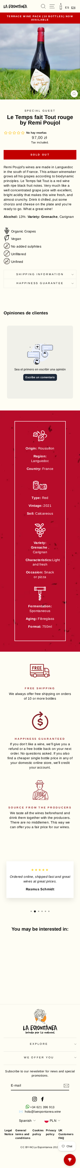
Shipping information (40, 274)
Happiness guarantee (39, 283)
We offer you (39, 1057)
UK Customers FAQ (66, 1134)
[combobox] (73, 7)
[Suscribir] (66, 1085)
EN (73, 7)
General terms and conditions (22, 1134)
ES (67, 7)
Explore (39, 1043)
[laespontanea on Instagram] (34, 1099)
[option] (67, 7)
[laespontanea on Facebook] (42, 1099)
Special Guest (40, 110)
